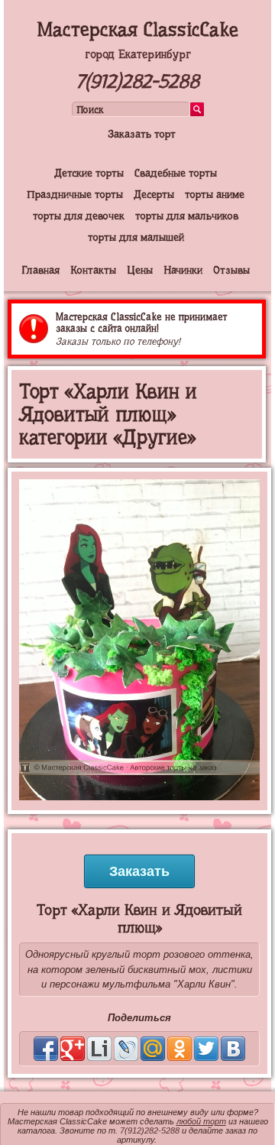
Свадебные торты (175, 173)
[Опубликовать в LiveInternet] (99, 1048)
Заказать (139, 871)
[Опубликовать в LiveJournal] (126, 1048)
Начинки (182, 270)
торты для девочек (79, 215)
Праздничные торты (75, 194)
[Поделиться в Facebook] (46, 1048)
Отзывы (231, 270)
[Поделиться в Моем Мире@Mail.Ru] (153, 1048)
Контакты (93, 270)
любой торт (201, 1121)
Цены (140, 270)
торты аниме (214, 194)
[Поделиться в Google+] (72, 1048)
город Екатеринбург (138, 54)
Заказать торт (142, 134)
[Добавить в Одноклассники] (179, 1048)
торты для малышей (136, 237)
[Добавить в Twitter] (206, 1048)
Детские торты (89, 173)
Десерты (154, 194)
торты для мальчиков (186, 215)
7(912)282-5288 (137, 81)
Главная (40, 270)
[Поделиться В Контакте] (233, 1048)
